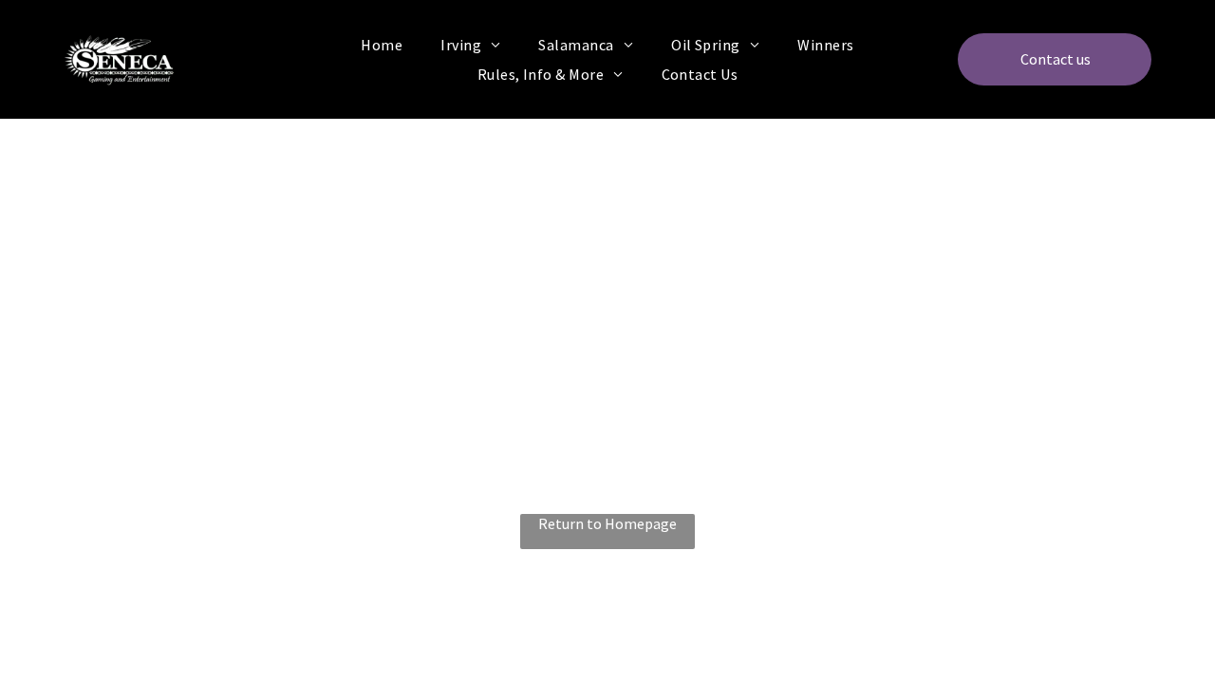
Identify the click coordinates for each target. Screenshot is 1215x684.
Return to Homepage (607, 523)
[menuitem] (381, 44)
